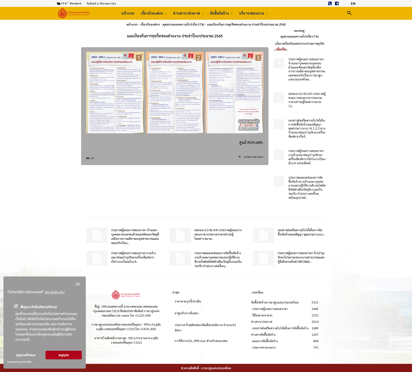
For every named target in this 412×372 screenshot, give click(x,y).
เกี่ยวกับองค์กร (150, 24)
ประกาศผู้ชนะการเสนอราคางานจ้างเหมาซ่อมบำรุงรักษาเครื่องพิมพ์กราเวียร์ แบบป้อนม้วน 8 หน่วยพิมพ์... (306, 157)
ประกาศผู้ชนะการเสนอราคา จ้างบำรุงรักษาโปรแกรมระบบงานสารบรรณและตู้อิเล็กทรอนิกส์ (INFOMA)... (301, 257)
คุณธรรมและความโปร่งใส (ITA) (183, 24)
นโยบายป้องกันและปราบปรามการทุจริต (299, 43)
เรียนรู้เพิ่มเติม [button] (54, 292)
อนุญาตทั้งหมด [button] (25, 355)
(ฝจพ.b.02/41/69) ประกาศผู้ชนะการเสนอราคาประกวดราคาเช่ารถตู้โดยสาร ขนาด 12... (307, 100)
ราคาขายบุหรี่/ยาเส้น (188, 301)
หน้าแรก (132, 24)
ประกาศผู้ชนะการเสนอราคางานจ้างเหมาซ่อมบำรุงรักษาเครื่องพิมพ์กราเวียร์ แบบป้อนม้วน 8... (133, 257)
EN (78, 283)
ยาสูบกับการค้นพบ (187, 313)
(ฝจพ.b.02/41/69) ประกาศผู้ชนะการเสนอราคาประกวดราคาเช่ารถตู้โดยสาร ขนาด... (218, 234)
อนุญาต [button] (64, 355)
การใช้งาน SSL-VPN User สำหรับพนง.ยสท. (201, 341)
